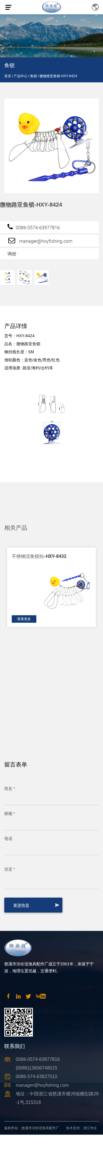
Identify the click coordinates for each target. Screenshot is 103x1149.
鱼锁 (33, 76)
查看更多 (24, 619)
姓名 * (9, 788)
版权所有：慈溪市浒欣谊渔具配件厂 (31, 1128)
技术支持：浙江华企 (81, 1128)
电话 (8, 838)
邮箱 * (9, 813)
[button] (90, 513)
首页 (7, 76)
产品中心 (20, 76)
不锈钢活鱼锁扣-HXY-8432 (39, 556)
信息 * (9, 869)
